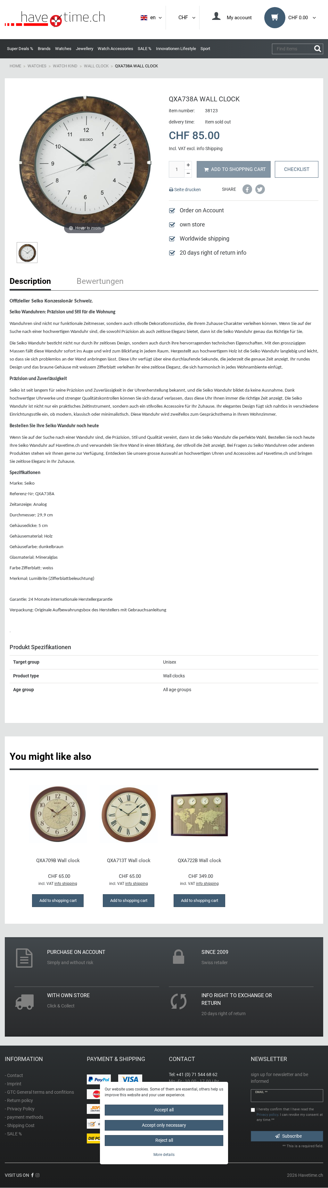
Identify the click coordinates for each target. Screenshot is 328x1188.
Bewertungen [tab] (100, 281)
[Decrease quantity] (188, 174)
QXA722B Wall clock (199, 860)
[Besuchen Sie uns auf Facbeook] (32, 1175)
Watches (63, 48)
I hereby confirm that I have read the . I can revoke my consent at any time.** (290, 1114)
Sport (205, 48)
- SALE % (13, 1133)
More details (164, 1154)
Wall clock (96, 66)
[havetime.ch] (54, 19)
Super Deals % (20, 48)
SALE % (145, 48)
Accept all (164, 1109)
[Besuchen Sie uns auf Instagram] (37, 1175)
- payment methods (24, 1117)
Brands (44, 48)
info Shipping (210, 148)
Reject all (164, 1140)
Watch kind (65, 66)
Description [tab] (30, 281)
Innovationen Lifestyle (176, 48)
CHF (184, 17)
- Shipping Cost (20, 1125)
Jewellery (84, 48)
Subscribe (292, 1136)
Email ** (261, 1092)
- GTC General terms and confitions (39, 1092)
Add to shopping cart (238, 169)
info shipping (65, 883)
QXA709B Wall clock (58, 860)
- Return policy (19, 1100)
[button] (247, 189)
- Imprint (13, 1083)
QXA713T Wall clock (129, 860)
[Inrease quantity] (188, 165)
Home (15, 66)
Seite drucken (187, 189)
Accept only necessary (164, 1125)
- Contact (14, 1075)
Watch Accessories (115, 48)
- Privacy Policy (20, 1108)
